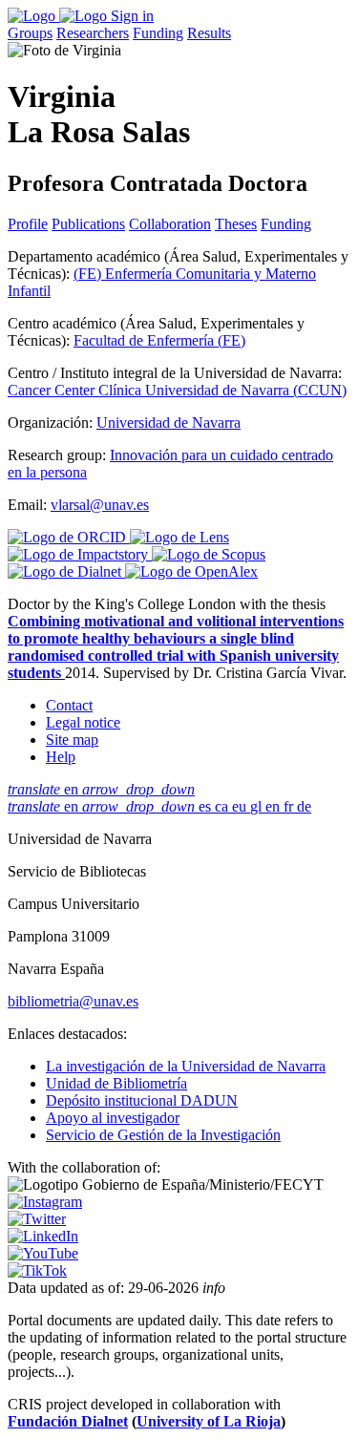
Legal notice (83, 722)
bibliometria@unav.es (73, 1001)
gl (257, 806)
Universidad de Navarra (168, 422)
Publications (88, 224)
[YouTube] (43, 1253)
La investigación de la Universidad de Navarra (186, 1066)
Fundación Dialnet (68, 1421)
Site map (72, 739)
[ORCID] (69, 537)
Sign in (132, 16)
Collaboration (170, 224)
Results (209, 33)
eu (241, 806)
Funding (158, 33)
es (207, 806)
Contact (69, 705)
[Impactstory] (80, 554)
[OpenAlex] (191, 571)
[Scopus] (208, 554)
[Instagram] (45, 1202)
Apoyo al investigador (112, 1118)
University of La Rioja (209, 1421)
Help (60, 757)
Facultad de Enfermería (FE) (159, 340)
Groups (30, 33)
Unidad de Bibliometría (116, 1083)
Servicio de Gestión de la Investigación (163, 1135)
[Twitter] (37, 1219)
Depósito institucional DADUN (142, 1100)
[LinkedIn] (43, 1236)
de (304, 806)
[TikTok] (37, 1270)
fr (290, 806)
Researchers (92, 33)
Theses (236, 224)
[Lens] (179, 537)
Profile (28, 224)
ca (223, 806)
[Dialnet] (66, 571)
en (101, 789)
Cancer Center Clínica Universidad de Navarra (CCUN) (177, 390)
